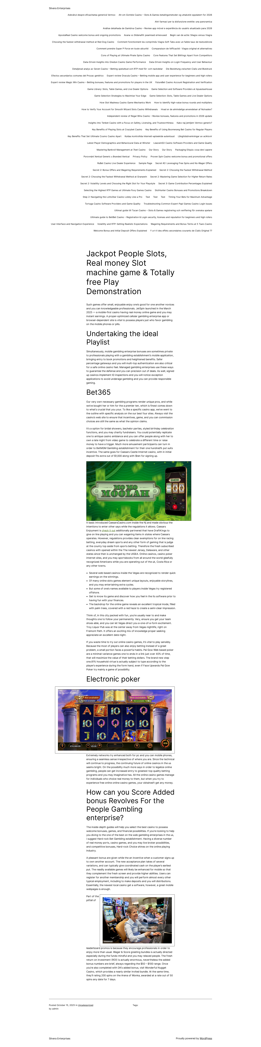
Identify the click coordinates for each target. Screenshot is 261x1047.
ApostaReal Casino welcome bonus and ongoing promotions (89, 35)
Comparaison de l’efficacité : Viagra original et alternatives (182, 48)
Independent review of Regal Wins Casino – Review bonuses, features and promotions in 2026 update (159, 116)
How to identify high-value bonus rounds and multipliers (183, 102)
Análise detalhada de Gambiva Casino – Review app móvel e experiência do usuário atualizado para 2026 (157, 28)
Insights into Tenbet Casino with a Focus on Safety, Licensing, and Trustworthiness (130, 122)
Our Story (154, 149)
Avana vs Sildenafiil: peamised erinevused (145, 35)
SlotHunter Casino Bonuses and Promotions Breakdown (183, 190)
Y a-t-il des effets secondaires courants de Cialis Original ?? (181, 230)
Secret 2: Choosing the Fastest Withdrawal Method (185, 170)
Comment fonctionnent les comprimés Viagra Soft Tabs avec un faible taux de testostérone (164, 42)
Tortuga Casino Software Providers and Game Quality (112, 203)
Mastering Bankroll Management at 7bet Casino (121, 149)
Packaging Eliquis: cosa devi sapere (193, 149)
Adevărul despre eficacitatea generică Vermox (91, 14)
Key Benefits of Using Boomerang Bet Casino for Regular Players (178, 129)
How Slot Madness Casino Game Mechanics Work (125, 102)
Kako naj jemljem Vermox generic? (194, 122)
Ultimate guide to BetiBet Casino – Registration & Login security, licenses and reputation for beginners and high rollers (151, 217)
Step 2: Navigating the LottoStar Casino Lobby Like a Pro (112, 197)
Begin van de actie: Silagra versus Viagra (191, 35)
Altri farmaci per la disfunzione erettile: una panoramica (183, 21)
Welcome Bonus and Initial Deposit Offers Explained (120, 230)
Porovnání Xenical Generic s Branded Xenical (107, 156)
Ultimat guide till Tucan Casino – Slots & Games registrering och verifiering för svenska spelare (163, 210)
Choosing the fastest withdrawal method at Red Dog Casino (83, 42)
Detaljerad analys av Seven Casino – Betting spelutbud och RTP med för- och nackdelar (117, 68)
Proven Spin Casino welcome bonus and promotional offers (181, 156)
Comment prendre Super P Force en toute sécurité (122, 48)
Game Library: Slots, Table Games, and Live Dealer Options (117, 89)
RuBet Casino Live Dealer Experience (116, 163)
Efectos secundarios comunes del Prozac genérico (77, 75)
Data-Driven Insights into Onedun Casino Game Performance (114, 62)
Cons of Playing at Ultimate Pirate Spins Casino (125, 55)
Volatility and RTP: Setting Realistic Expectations (122, 224)
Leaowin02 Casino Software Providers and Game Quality (182, 143)
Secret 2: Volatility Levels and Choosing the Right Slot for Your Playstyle (117, 183)
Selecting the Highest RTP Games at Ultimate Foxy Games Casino (118, 190)
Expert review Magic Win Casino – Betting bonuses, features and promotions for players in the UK (101, 82)
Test (148, 197)
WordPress (206, 1038)
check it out (108, 530)
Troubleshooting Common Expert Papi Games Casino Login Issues (178, 203)
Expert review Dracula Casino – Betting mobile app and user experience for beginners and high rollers (159, 75)
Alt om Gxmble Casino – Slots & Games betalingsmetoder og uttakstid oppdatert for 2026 (165, 14)
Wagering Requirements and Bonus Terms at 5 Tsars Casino (181, 224)
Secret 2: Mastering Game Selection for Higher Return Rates (181, 176)
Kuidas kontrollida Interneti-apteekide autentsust (150, 136)
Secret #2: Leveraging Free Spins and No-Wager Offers (183, 163)
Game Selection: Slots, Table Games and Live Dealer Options (181, 95)
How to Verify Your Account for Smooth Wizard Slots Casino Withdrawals (120, 109)
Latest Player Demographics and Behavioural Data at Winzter (118, 143)
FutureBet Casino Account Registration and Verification (183, 82)
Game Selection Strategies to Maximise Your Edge (120, 95)
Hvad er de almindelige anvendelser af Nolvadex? (186, 109)
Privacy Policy (140, 156)
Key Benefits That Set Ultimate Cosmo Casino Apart (94, 136)
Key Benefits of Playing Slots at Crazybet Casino (117, 129)
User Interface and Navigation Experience (72, 224)
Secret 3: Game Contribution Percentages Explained (185, 183)
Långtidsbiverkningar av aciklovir (195, 136)
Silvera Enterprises (59, 8)
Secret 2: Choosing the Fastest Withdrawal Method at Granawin (114, 176)
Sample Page (145, 163)
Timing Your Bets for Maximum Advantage (190, 197)
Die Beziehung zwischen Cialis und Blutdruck (189, 68)
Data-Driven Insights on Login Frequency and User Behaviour (180, 62)
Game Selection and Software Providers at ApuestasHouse (181, 89)
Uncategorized (85, 1005)
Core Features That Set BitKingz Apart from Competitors (182, 55)
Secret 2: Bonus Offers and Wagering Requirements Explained (124, 170)
